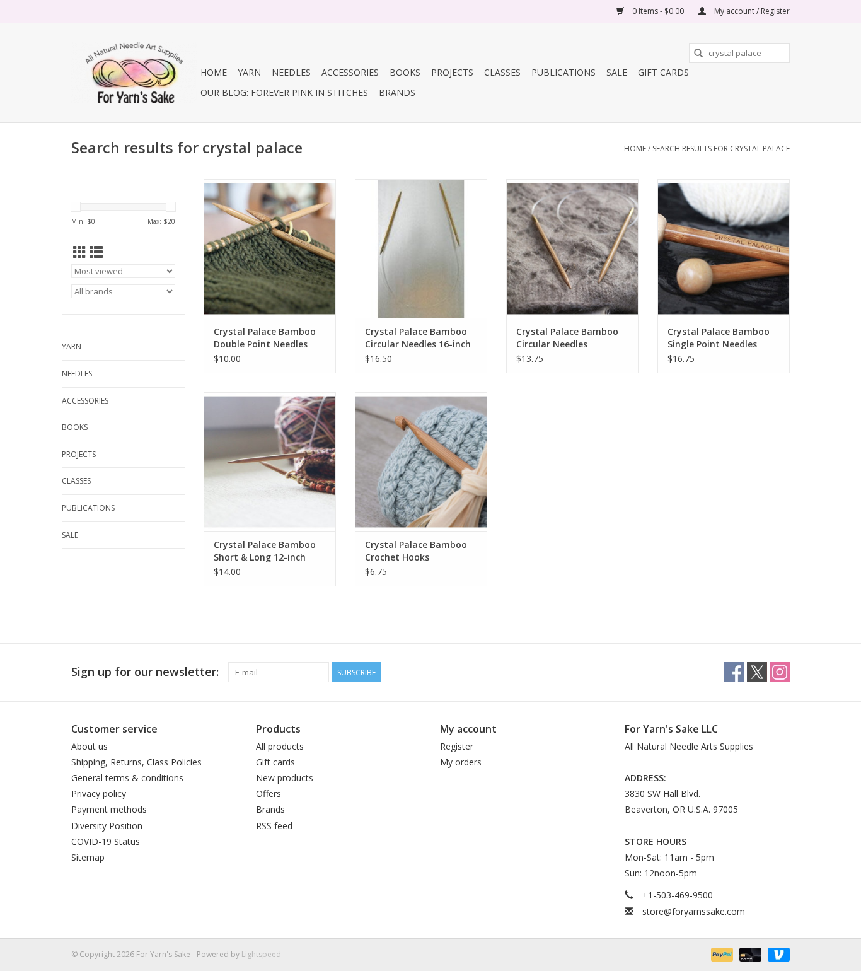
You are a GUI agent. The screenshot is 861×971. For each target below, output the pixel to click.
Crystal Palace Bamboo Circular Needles (567, 337)
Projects (452, 72)
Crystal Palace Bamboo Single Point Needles (718, 337)
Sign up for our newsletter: (145, 671)
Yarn (249, 72)
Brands (397, 92)
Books (405, 72)
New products (284, 778)
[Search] (698, 53)
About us (89, 746)
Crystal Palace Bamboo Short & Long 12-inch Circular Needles (265, 551)
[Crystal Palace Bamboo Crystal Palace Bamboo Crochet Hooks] (421, 461)
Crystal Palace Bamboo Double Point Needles (265, 337)
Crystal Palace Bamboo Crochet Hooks (416, 550)
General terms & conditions (127, 778)
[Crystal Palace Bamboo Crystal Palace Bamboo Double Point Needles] (270, 248)
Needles (291, 72)
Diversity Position (106, 826)
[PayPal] (721, 953)
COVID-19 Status (105, 841)
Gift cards (663, 72)
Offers (268, 793)
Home (213, 72)
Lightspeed (261, 954)
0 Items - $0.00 (658, 11)
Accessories (350, 72)
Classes (502, 72)
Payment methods (109, 809)
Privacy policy (98, 793)
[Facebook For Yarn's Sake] (734, 672)
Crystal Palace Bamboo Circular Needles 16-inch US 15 (418, 338)
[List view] (96, 252)
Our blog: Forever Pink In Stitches (284, 92)
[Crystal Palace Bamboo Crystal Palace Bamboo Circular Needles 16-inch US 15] (421, 248)
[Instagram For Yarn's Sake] (780, 672)
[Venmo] (776, 953)
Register (456, 746)
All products (280, 746)
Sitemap (88, 857)
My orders (461, 762)
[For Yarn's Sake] (134, 72)
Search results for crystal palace (721, 148)
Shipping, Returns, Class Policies (136, 762)
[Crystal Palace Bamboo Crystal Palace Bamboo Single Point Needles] (723, 248)
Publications (563, 72)
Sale (616, 72)
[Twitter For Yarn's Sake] (757, 672)
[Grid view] (79, 252)
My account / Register (751, 11)
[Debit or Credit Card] (749, 953)
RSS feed (274, 826)
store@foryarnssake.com (693, 911)
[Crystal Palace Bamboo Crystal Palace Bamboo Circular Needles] (572, 248)
